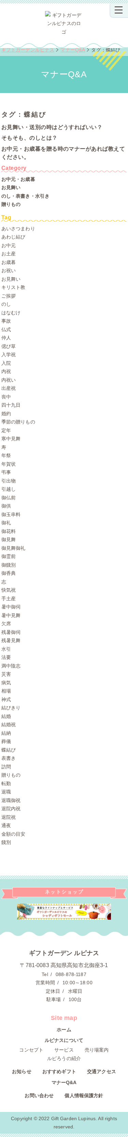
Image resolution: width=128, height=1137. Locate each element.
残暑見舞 (11, 640)
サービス (64, 1050)
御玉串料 (11, 514)
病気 (6, 682)
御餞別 (8, 565)
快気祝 (8, 590)
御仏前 (8, 497)
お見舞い (11, 187)
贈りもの (11, 204)
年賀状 (8, 464)
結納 (6, 733)
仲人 (6, 337)
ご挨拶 (8, 296)
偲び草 (8, 346)
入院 (6, 363)
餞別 (6, 842)
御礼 (6, 522)
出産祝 (8, 388)
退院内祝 (11, 808)
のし (6, 304)
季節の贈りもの (18, 422)
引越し (8, 489)
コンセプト (31, 1050)
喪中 (6, 396)
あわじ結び (13, 237)
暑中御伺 (11, 607)
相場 (6, 691)
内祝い (8, 380)
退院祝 (8, 817)
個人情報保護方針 (84, 1095)
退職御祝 (11, 800)
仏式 (6, 329)
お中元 (8, 245)
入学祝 (8, 354)
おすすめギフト (59, 1071)
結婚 (6, 716)
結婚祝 (8, 724)
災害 (6, 674)
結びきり (11, 707)
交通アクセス (101, 1071)
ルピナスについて (64, 1040)
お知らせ (21, 1071)
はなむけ (11, 312)
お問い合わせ (39, 1095)
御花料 (8, 531)
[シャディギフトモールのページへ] (64, 912)
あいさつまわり (18, 228)
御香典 (8, 573)
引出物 (8, 481)
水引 (6, 649)
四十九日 (11, 405)
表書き (8, 758)
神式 (6, 699)
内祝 (6, 371)
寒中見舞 (11, 438)
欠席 (6, 623)
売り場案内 (97, 1050)
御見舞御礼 (13, 548)
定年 (6, 430)
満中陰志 (11, 666)
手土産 (8, 598)
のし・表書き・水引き (25, 196)
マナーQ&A (64, 1082)
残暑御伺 (11, 632)
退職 (6, 791)
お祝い (8, 270)
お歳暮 (8, 262)
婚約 (6, 413)
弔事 (6, 472)
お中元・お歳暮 (18, 179)
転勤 (6, 783)
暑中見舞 (11, 615)
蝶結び (8, 750)
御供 (6, 506)
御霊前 (8, 556)
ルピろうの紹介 (64, 1058)
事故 (6, 321)
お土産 (8, 253)
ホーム (64, 1029)
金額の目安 (13, 834)
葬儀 (6, 741)
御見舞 (8, 539)
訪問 (6, 766)
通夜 (6, 825)
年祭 (6, 455)
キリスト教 (13, 287)
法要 (6, 657)
